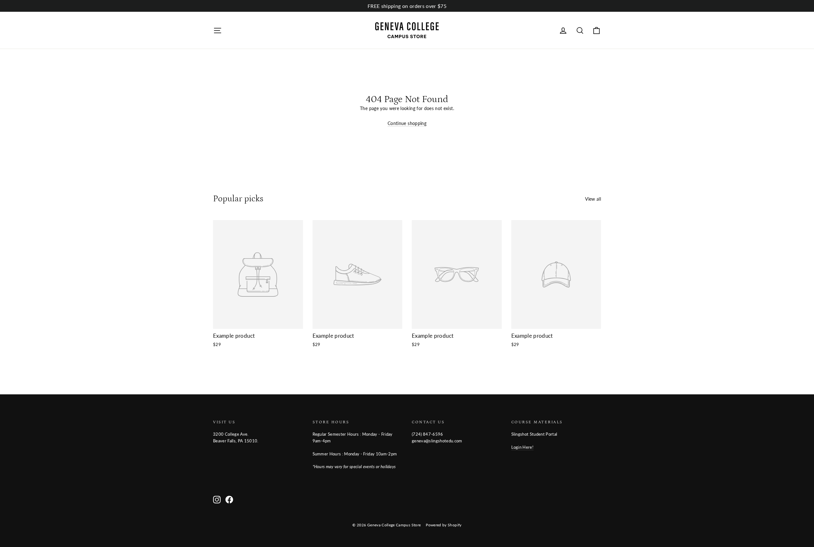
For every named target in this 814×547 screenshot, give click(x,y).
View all (593, 199)
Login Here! (522, 447)
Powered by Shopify (443, 525)
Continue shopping (407, 123)
